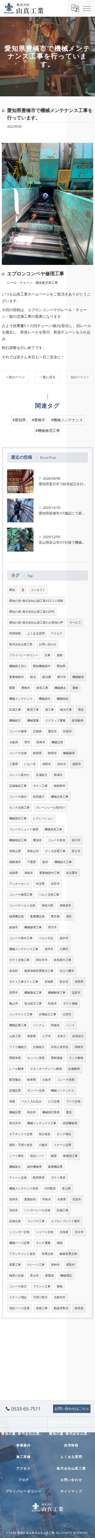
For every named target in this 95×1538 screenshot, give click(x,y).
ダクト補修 (70, 1003)
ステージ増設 (18, 1297)
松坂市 (52, 1003)
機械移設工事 (18, 840)
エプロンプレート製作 (65, 1221)
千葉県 (31, 862)
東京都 (55, 916)
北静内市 (59, 1297)
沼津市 (67, 1014)
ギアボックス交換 (20, 1134)
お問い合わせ (47, 644)
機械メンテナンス (20, 699)
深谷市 (55, 884)
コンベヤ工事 (36, 1221)
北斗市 (79, 1232)
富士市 (76, 851)
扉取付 (70, 1264)
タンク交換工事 (19, 807)
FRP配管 (50, 1188)
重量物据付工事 (49, 873)
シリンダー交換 (19, 1232)
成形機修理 (70, 1123)
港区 (69, 916)
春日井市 (15, 1123)
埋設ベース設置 (19, 1308)
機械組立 (15, 720)
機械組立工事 (63, 862)
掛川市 (76, 840)
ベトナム (39, 1025)
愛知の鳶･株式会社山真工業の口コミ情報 (36, 601)
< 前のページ (15, 377)
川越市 (43, 1145)
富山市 (34, 1275)
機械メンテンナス (62, 1090)
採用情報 (15, 633)
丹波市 (76, 1199)
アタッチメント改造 (22, 1254)
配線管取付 (61, 1308)
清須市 (13, 1210)
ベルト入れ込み (31, 1101)
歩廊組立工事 (47, 1014)
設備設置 (15, 1090)
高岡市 (13, 1199)
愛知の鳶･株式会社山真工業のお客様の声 (36, 622)
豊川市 (61, 677)
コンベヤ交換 (18, 753)
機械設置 (15, 1112)
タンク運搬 (43, 1243)
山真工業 (15, 1036)
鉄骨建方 (39, 796)
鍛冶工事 (66, 709)
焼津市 (49, 949)
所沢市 (52, 927)
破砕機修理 (34, 1166)
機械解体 (78, 677)
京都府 (37, 731)
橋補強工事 (70, 1156)
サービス (75, 622)
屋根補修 (57, 1058)
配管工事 (33, 709)
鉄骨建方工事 (62, 960)
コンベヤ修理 (18, 731)
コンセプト (38, 590)
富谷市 (64, 981)
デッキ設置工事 (55, 851)
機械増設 (66, 1275)
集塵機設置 (55, 1166)
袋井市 (64, 938)
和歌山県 (15, 851)
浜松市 (61, 764)
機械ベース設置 (19, 1243)
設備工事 (62, 1210)
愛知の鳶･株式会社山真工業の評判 (31, 611)
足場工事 (15, 709)
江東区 (64, 949)
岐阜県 (31, 1079)
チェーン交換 (18, 1177)
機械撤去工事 (33, 992)
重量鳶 (49, 1275)
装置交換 (47, 1254)
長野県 (79, 981)
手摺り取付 (40, 1297)
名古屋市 (72, 873)
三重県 (13, 764)
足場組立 (42, 775)
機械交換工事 (59, 796)
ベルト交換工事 (49, 894)
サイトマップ (71, 1491)
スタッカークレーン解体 (46, 1069)
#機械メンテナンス (67, 419)
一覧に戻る (47, 377)
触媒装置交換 (68, 1254)
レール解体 (16, 1069)
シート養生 (16, 1156)
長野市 (13, 992)
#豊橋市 (38, 419)
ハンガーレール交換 (37, 1210)
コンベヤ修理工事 (20, 894)
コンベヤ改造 (56, 840)
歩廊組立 (39, 1047)
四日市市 (42, 960)
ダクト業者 (58, 1177)
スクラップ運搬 (55, 720)
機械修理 (69, 753)
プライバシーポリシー (23, 655)
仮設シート (37, 1156)
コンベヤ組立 (18, 1286)
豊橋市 (25, 688)
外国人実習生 (59, 1047)
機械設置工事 (18, 1025)
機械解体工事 (56, 992)
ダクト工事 (40, 786)
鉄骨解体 (77, 720)
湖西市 (46, 764)
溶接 (12, 1101)
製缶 (81, 709)
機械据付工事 (18, 818)
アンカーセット (19, 884)
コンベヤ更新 (66, 1079)
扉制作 (55, 1264)
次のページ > (79, 377)
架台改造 (44, 1134)
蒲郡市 (76, 764)
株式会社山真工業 (20, 644)
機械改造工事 (53, 829)
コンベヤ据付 (18, 796)
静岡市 (52, 753)
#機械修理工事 (47, 430)
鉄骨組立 (78, 1036)
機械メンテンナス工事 (41, 1123)
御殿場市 (15, 862)
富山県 (66, 1188)
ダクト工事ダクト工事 (23, 981)
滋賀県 (13, 873)
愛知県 (61, 666)
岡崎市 (79, 1047)
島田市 (31, 1112)
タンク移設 (64, 1134)
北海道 (64, 1232)
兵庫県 (61, 1199)
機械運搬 (33, 720)
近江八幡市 (67, 971)
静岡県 (37, 753)
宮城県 (49, 981)
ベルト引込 (46, 938)
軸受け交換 (16, 1275)
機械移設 (62, 699)
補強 (60, 1243)
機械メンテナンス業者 (23, 1188)
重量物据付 (16, 677)
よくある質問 (36, 633)
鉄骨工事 (42, 688)
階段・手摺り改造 (20, 1145)
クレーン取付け (19, 775)
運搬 (75, 688)
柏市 (45, 862)
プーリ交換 (73, 1101)
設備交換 (15, 1221)
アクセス (57, 633)
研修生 (55, 1025)
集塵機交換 (37, 916)
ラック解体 (76, 1058)
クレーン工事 (36, 1264)
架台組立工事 (33, 1003)
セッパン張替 (36, 1058)
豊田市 (52, 731)
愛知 (12, 590)
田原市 (67, 731)
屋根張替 (15, 1058)
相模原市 (65, 905)
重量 (12, 688)
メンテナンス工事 (20, 1014)
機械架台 (15, 1166)
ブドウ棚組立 (18, 1047)
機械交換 (57, 742)
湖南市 (28, 873)
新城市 (58, 775)
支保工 (61, 1036)
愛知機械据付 (41, 666)
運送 (69, 1112)
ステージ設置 (62, 1145)
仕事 (47, 655)
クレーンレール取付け (50, 807)
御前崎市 (59, 786)
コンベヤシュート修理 (23, 829)
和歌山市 (33, 851)
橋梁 (54, 1156)
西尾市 (40, 742)
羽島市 (46, 1199)
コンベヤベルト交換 (22, 905)
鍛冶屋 (46, 677)
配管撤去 (15, 1079)
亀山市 (13, 1003)
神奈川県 (47, 905)
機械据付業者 (51, 1112)
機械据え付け (18, 666)
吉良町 (13, 971)
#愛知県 (19, 419)
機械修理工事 (33, 927)
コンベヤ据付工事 (20, 938)
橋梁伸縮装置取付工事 (38, 971)
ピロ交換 (54, 1101)
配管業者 (39, 1177)
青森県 (31, 1036)
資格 (60, 655)
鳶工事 (49, 709)
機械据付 (44, 699)
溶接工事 (42, 1308)
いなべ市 (30, 764)
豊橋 (60, 1286)
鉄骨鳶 (79, 1308)
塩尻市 (76, 992)
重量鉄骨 (30, 1199)
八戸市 (46, 1036)
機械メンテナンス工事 (23, 949)
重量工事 (15, 1264)
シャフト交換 (44, 1232)
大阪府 (13, 742)
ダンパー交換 (36, 1090)
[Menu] (87, 8)
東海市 (37, 840)
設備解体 (74, 1069)
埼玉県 (40, 884)
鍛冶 (33, 677)
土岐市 (46, 1079)
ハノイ (70, 1025)
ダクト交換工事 (19, 960)
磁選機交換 (16, 916)
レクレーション (43, 818)
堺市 (27, 742)
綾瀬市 (13, 927)
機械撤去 (60, 688)
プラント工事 (41, 1286)
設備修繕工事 (18, 786)
